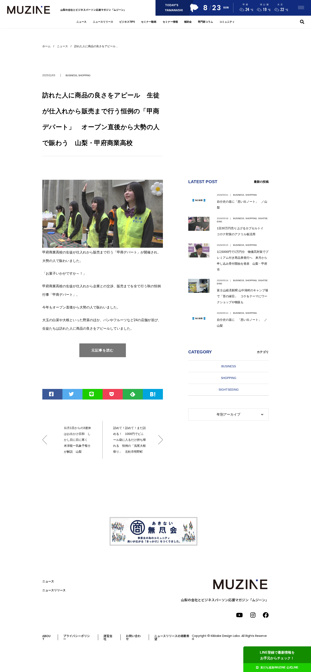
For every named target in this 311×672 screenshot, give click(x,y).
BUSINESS (71, 75)
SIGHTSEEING (229, 389)
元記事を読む (102, 350)
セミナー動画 (148, 21)
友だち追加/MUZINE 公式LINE (279, 667)
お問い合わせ (133, 637)
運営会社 (107, 637)
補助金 (188, 21)
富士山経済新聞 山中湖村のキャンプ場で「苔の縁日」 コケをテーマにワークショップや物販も (242, 296)
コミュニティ (227, 21)
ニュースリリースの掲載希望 (171, 637)
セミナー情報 (170, 21)
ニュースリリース (103, 21)
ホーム (46, 46)
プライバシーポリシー (76, 637)
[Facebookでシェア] (52, 394)
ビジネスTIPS (127, 21)
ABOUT (46, 637)
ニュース (81, 21)
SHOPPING (84, 75)
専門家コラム (205, 21)
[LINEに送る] (93, 394)
